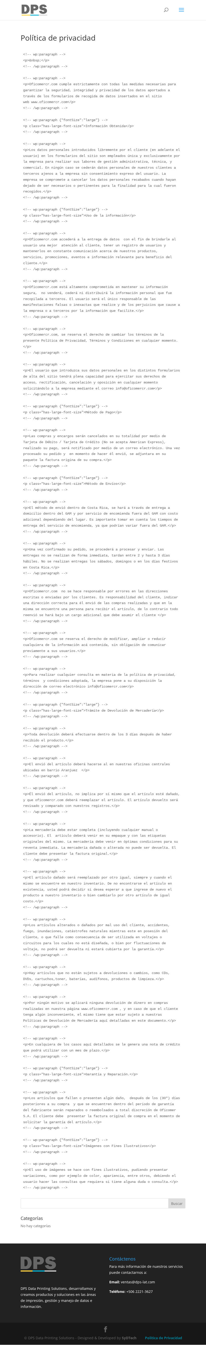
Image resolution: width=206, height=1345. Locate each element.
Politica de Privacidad (163, 1337)
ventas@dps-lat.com (138, 1282)
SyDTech (129, 1337)
